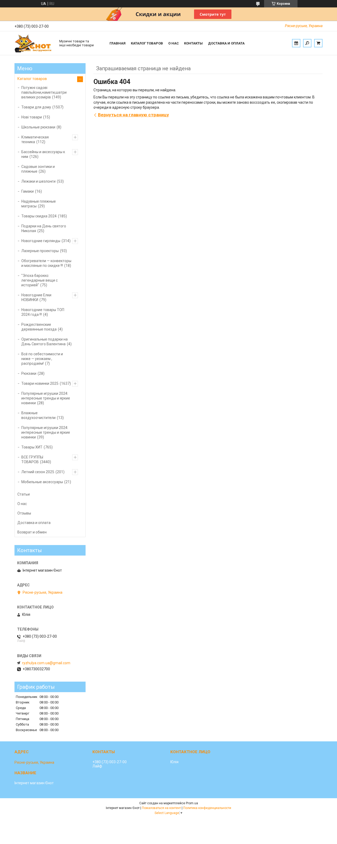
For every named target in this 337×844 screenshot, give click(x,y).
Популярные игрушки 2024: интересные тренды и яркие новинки (45, 398)
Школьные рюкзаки (38, 127)
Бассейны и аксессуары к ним (43, 154)
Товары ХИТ (31, 447)
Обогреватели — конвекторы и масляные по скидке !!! (46, 263)
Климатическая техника (35, 139)
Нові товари (31, 117)
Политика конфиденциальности (207, 808)
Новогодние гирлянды (40, 241)
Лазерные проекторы (40, 251)
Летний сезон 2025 (37, 472)
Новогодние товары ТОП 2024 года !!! (42, 312)
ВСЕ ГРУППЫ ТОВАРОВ (32, 459)
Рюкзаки (28, 373)
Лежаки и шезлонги (38, 181)
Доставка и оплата (226, 43)
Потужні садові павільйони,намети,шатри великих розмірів (44, 92)
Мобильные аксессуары (42, 482)
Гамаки (27, 191)
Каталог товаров (147, 43)
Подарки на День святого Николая (43, 228)
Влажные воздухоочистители (38, 415)
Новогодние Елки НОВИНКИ (36, 297)
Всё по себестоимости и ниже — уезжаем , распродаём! (42, 359)
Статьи (23, 494)
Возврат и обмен (32, 532)
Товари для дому (36, 107)
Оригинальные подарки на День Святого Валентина (44, 341)
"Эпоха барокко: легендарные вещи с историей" (39, 280)
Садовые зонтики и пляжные (38, 168)
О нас (173, 43)
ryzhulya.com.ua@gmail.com (46, 663)
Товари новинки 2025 (39, 383)
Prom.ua (192, 803)
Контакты (193, 43)
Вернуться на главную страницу (133, 114)
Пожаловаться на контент (161, 808)
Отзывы (24, 513)
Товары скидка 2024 (39, 216)
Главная (118, 43)
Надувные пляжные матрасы (38, 203)
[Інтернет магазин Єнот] (34, 43)
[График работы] (296, 43)
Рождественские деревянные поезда (39, 326)
